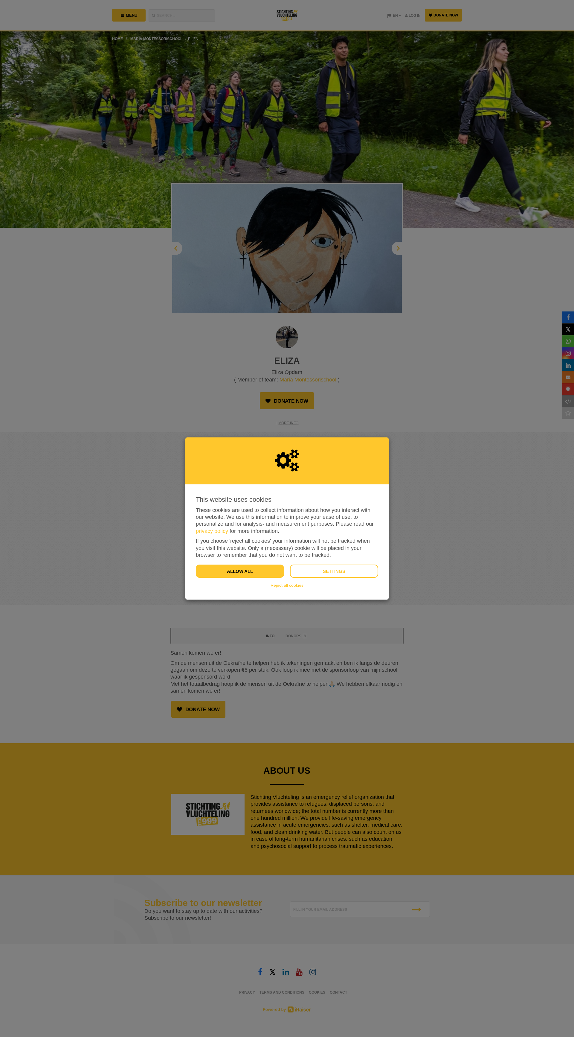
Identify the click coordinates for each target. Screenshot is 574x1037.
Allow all (240, 571)
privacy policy (212, 531)
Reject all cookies (287, 585)
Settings (334, 571)
